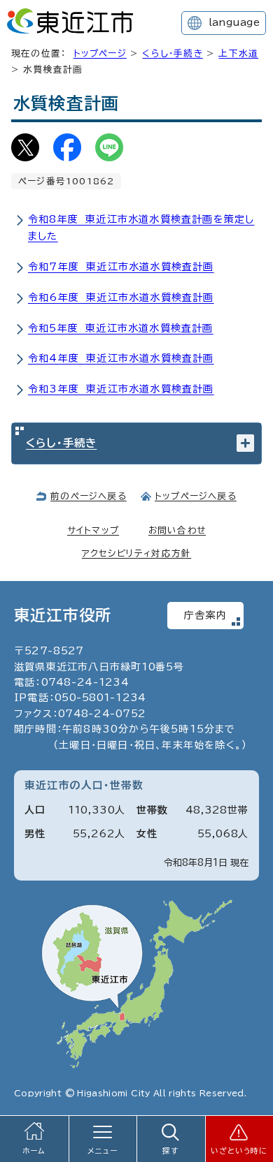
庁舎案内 (205, 615)
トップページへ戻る (196, 496)
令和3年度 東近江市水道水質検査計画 (121, 389)
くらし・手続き (172, 53)
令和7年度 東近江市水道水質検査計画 (121, 267)
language (234, 22)
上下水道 (238, 53)
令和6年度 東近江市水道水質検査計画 (121, 297)
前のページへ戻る (88, 496)
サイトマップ (93, 530)
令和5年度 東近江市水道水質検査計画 (121, 328)
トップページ (100, 53)
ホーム (34, 1150)
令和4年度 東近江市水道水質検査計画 (121, 358)
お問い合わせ (177, 530)
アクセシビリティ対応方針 (136, 553)
